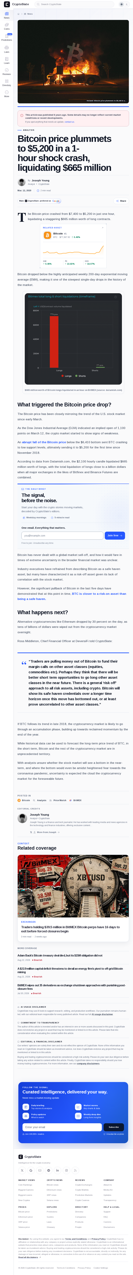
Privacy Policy (98, 1239)
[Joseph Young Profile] (21, 182)
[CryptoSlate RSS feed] (75, 1170)
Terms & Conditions (66, 1268)
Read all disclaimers (28, 1257)
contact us (69, 122)
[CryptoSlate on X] (22, 1170)
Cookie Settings (101, 1268)
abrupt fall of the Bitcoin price (44, 442)
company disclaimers (88, 1063)
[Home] (18, 14)
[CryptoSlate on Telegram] (48, 1170)
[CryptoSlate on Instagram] (66, 1170)
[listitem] (23, 800)
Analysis (29, 130)
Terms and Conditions (76, 1239)
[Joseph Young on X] (31, 832)
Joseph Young (40, 180)
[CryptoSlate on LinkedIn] (57, 1170)
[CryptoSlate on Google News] (31, 1170)
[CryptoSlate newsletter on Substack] (40, 1170)
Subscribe (114, 1127)
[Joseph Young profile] (22, 818)
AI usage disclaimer (102, 1014)
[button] (6, 94)
